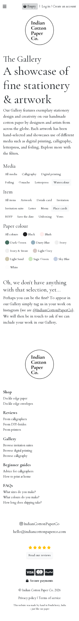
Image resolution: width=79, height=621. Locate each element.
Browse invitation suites (18, 445)
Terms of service (50, 598)
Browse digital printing (17, 451)
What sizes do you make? (19, 492)
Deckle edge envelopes (18, 404)
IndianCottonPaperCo (41, 524)
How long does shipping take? (22, 503)
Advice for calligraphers (18, 471)
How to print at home (17, 477)
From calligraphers (15, 419)
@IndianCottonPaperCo (52, 310)
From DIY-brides (14, 424)
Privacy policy (27, 598)
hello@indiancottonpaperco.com (39, 531)
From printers (12, 430)
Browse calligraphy (15, 456)
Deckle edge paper (15, 398)
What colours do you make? (21, 497)
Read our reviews (39, 555)
